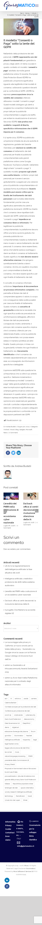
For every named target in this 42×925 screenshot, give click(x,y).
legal (35, 740)
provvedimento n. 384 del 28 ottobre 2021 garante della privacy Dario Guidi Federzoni (20, 777)
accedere (12, 549)
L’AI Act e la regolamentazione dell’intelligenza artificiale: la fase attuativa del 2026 (18, 569)
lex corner (8, 752)
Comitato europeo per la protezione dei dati (20, 707)
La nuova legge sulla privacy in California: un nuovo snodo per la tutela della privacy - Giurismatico (19, 645)
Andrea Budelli (10, 427)
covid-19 (8, 715)
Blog (17, 429)
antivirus (18, 698)
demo (7, 727)
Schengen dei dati (11, 788)
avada (26, 698)
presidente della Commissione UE (17, 760)
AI (11, 698)
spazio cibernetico (27, 788)
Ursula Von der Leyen (12, 800)
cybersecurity (30, 715)
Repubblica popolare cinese (23, 784)
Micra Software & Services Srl (23, 871)
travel (30, 796)
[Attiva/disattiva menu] (36, 6)
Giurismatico (18, 735)
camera (34, 698)
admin (7, 665)
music (17, 752)
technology (9, 796)
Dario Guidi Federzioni (13, 719)
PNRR (30, 756)
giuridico (8, 735)
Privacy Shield (10, 764)
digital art (15, 727)
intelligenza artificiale (12, 740)
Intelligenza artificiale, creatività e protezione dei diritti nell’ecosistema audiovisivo (20, 582)
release (7, 784)
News (5, 433)
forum (33, 731)
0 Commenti (13, 433)
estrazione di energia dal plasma (16, 731)
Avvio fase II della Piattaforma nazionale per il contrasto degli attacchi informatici (21, 681)
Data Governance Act (12, 723)
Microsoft (29, 429)
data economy (29, 719)
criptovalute (18, 715)
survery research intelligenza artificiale (18, 792)
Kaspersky (26, 740)
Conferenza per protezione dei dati (17, 711)
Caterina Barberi (10, 703)
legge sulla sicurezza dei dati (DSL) (17, 748)
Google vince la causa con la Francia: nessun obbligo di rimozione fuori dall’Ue (20, 655)
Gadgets (22, 429)
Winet (25, 800)
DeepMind (26, 723)
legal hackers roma (11, 744)
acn (6, 698)
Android (6, 429)
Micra (26, 865)
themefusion (20, 796)
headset (29, 735)
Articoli (12, 429)
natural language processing (15, 756)
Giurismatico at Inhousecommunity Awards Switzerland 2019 (21, 668)
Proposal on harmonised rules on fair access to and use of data (20, 770)
